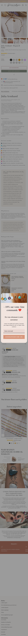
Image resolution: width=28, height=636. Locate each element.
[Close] (25, 295)
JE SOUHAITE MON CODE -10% (14, 337)
